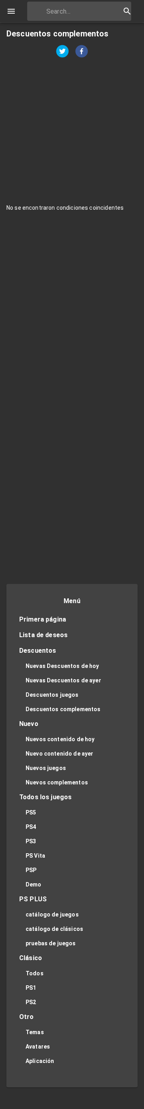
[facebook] (81, 52)
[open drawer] (11, 11)
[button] (72, 620)
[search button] (127, 11)
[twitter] (62, 52)
